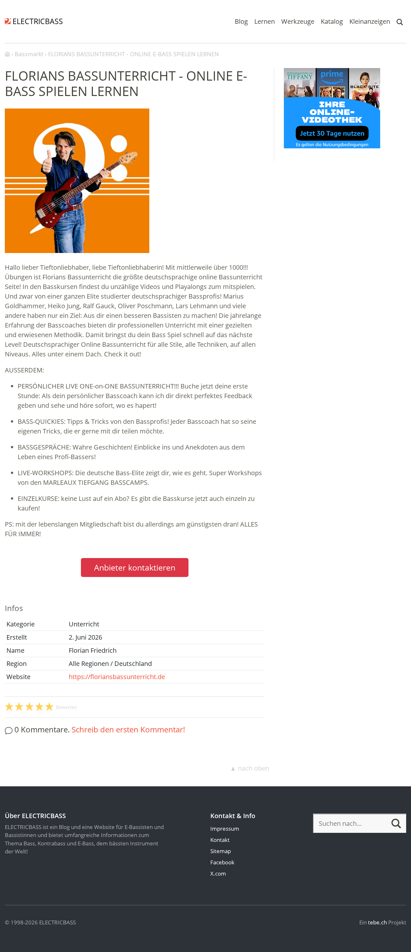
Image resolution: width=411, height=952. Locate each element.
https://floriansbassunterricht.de (117, 676)
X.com (218, 873)
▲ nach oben (249, 768)
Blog (241, 21)
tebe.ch (377, 922)
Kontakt (220, 839)
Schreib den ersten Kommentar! (128, 729)
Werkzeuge (297, 21)
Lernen (264, 21)
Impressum (224, 828)
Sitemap (220, 851)
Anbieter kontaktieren (134, 567)
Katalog (332, 21)
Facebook (222, 862)
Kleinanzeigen (369, 21)
